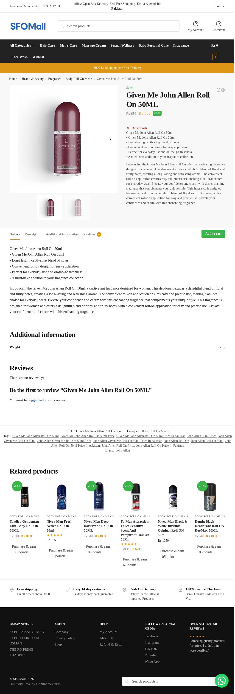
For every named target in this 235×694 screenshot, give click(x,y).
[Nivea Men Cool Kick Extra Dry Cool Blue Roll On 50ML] (223, 90)
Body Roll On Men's (79, 79)
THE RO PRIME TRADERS (21, 652)
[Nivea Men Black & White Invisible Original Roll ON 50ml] (173, 497)
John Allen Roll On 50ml (207, 441)
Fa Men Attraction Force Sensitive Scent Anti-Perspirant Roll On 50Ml (135, 530)
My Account (196, 30)
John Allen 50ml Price (201, 436)
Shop (58, 644)
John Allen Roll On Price (118, 445)
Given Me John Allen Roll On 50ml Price (88, 436)
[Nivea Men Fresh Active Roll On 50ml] (62, 497)
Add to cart (213, 233)
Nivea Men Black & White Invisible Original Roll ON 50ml (172, 528)
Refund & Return (112, 644)
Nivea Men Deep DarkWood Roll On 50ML (98, 526)
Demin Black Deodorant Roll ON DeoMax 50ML (209, 526)
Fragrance (54, 79)
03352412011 (51, 6)
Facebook (152, 636)
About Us (106, 638)
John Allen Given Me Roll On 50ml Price (64, 441)
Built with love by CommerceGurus (35, 684)
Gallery (15, 234)
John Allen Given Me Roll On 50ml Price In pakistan (127, 441)
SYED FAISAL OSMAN (27, 632)
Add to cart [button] (25, 561)
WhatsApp (152, 661)
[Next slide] (110, 139)
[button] (218, 51)
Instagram (152, 642)
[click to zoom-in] (64, 139)
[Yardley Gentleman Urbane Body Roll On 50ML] (218, 90)
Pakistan (220, 6)
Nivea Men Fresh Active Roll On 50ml (59, 526)
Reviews (91, 234)
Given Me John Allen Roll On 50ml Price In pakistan (150, 436)
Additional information (62, 234)
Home (13, 79)
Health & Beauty (33, 79)
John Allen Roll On (176, 441)
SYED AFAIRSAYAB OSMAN (25, 640)
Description (33, 234)
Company (62, 632)
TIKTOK (151, 649)
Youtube (151, 655)
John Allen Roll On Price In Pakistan (160, 445)
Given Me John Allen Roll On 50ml (35, 436)
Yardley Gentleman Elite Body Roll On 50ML (24, 526)
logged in (35, 400)
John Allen (123, 450)
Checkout (219, 30)
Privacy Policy (65, 638)
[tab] (16, 233)
